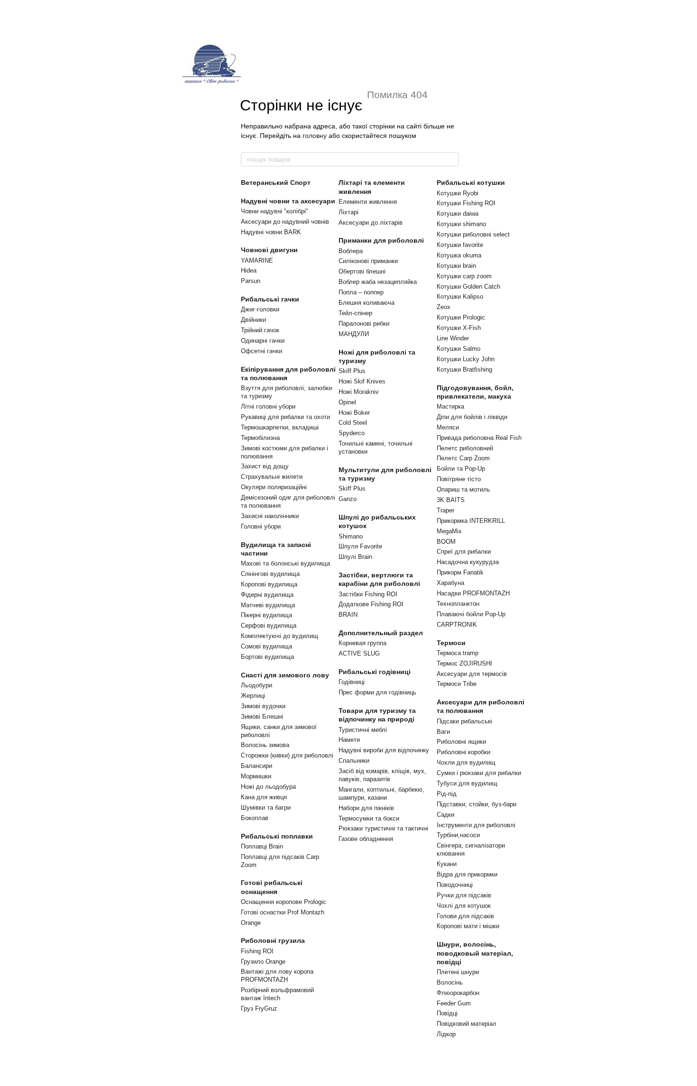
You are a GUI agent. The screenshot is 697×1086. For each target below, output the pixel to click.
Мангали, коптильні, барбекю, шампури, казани (381, 793)
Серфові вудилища (268, 625)
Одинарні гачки (262, 340)
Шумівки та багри (266, 807)
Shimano (351, 536)
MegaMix (449, 531)
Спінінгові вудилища (270, 573)
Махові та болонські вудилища (285, 563)
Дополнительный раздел (381, 633)
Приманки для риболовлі (381, 240)
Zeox (443, 306)
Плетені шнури (458, 972)
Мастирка (450, 406)
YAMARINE (257, 260)
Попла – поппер (361, 292)
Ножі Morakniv (359, 391)
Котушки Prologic (461, 317)
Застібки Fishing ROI (368, 594)
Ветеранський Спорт (276, 182)
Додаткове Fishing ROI (371, 604)
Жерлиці (253, 695)
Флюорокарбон (458, 992)
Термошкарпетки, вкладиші (280, 427)
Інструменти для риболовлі (476, 825)
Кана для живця (264, 797)
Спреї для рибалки (464, 551)
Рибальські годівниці (375, 671)
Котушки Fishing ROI (466, 203)
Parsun (250, 280)
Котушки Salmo (458, 348)
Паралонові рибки (364, 323)
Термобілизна (260, 437)
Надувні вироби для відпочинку (384, 750)
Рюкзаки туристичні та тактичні (383, 828)
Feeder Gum (454, 1003)
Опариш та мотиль (463, 489)
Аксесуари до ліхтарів (371, 222)
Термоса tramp (457, 653)
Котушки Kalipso (460, 296)
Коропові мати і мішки (468, 926)
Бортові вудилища (267, 656)
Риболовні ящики (461, 741)
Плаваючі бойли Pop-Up (471, 614)
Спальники (354, 760)
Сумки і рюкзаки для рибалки (479, 772)
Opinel (347, 402)
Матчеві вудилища (268, 605)
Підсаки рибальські (464, 721)
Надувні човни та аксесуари (288, 201)
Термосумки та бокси (369, 818)
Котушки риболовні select (473, 234)
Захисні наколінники (270, 516)
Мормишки (256, 776)
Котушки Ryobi (457, 193)
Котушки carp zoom (464, 276)
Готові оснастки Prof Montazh (282, 912)
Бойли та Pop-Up (461, 468)
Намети (349, 739)
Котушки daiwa (457, 213)
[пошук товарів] (451, 159)
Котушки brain (456, 265)
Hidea (249, 270)
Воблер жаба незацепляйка (378, 281)
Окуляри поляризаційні (274, 487)
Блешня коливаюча (366, 302)
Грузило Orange (263, 961)
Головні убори (261, 526)
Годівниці (352, 681)
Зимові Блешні (262, 716)
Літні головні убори (268, 406)
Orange (251, 922)
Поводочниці (455, 884)
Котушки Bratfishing (464, 369)
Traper (445, 510)
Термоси (451, 643)
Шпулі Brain (355, 556)
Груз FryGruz (259, 1008)
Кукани (447, 863)
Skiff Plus (352, 370)
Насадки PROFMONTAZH (473, 593)
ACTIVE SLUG (359, 653)
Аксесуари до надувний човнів (285, 221)
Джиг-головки (260, 309)
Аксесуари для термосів (472, 673)
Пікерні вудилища (266, 615)
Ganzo (348, 498)
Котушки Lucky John (466, 359)
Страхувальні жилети (272, 476)
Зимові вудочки (263, 706)
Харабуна (450, 582)
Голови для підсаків (465, 916)
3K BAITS (451, 499)
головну (315, 135)
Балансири (256, 765)
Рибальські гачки (270, 299)
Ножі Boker (354, 412)
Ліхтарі (348, 212)
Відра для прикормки (467, 874)
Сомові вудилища (266, 646)
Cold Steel (353, 422)
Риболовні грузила (273, 940)
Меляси (448, 427)
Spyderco (352, 433)
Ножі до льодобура (268, 786)
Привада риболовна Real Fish (479, 437)
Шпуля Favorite (360, 546)
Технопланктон (458, 603)
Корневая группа (362, 643)
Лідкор (446, 1034)
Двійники (253, 319)
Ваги (443, 731)
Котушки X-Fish (459, 327)
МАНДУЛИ (354, 334)
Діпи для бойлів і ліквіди (472, 416)
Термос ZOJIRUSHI (464, 663)
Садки (445, 814)
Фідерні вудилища (267, 594)
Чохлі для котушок (464, 905)
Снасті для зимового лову (285, 675)
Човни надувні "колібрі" (274, 211)
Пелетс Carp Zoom (463, 458)
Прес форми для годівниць (377, 692)
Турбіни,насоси (458, 835)
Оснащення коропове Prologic (283, 901)
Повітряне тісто (459, 479)
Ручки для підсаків (464, 895)
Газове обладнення (366, 838)
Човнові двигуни (269, 250)
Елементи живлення (368, 201)
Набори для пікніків (366, 808)
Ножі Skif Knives (362, 381)
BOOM (446, 541)
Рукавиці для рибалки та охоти (285, 416)
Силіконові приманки (368, 261)
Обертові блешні (362, 271)
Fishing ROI (257, 951)
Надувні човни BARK (271, 232)
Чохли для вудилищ (466, 762)
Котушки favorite (460, 244)
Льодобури (256, 685)
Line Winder (453, 338)
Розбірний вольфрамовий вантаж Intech (277, 994)
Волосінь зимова (265, 744)
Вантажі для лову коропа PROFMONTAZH (277, 975)
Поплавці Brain (262, 846)
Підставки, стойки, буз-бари (476, 804)
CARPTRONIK (457, 624)
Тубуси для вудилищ (467, 783)
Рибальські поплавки (277, 836)
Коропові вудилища (269, 584)
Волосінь (450, 982)
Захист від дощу (265, 466)
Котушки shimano (461, 224)
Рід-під (447, 793)
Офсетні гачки (261, 351)
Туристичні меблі (363, 729)
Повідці (447, 1013)
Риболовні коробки (463, 752)
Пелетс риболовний (465, 448)
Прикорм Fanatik (460, 572)
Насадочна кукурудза (468, 562)
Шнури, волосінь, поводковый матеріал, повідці (475, 952)
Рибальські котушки (471, 182)
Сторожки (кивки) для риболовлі (287, 755)
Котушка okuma (459, 255)
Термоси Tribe (457, 683)
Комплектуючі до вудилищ (279, 635)
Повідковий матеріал (466, 1023)
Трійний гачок (260, 330)
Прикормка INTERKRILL (471, 520)
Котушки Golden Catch (468, 286)
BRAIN (348, 614)
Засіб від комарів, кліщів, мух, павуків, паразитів (382, 775)
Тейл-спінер (355, 313)
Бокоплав (254, 817)
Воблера (351, 251)
